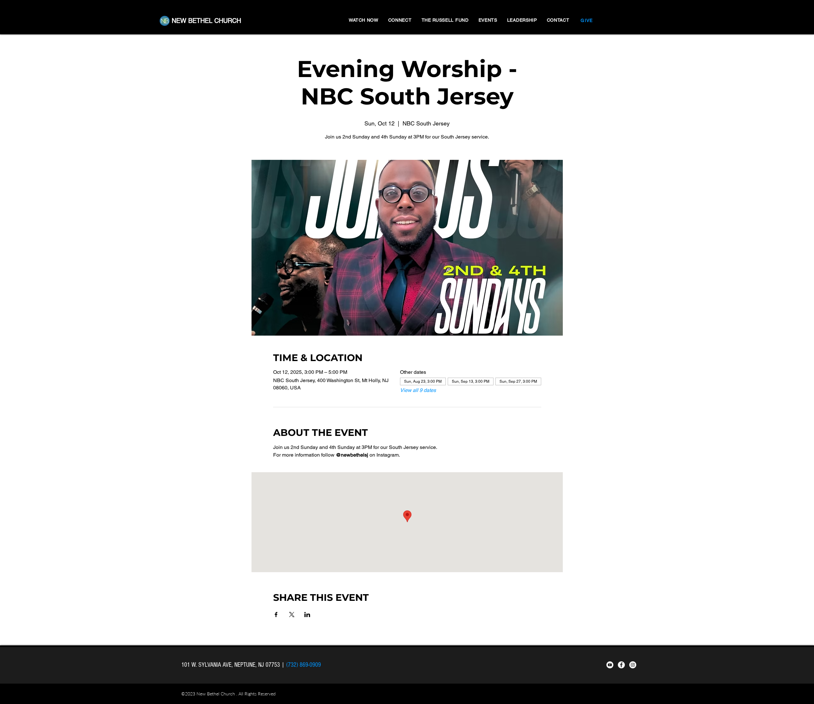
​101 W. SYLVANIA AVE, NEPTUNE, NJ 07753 (231, 664)
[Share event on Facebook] (276, 614)
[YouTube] (609, 664)
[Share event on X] (292, 614)
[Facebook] (621, 664)
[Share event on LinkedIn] (307, 614)
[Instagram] (632, 664)
